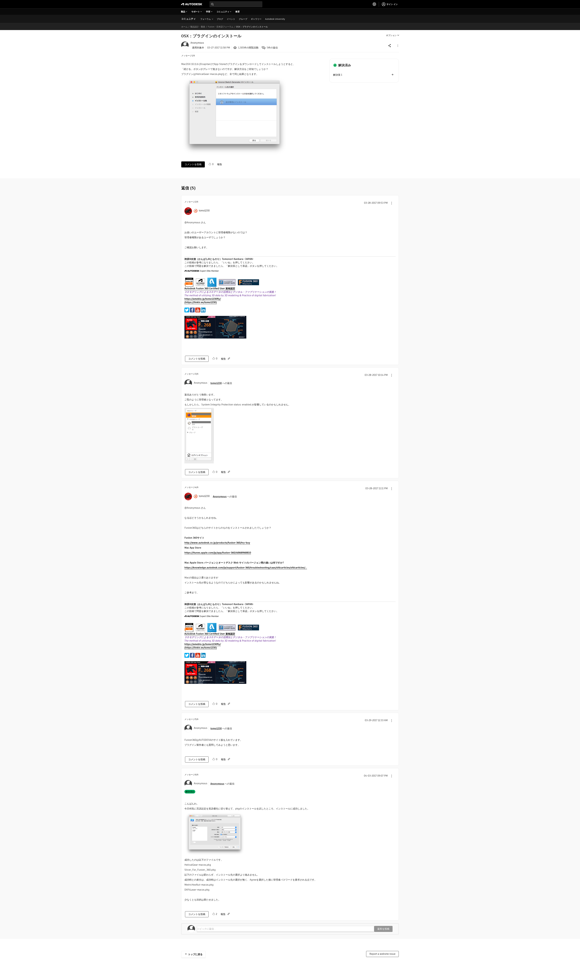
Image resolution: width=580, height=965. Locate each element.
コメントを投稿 (193, 164)
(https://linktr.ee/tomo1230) (200, 302)
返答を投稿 (383, 929)
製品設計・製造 (197, 26)
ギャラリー (256, 19)
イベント (231, 19)
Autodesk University (275, 19)
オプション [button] (391, 35)
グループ (243, 19)
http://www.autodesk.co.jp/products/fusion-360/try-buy (217, 542)
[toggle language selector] (374, 4)
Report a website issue (382, 954)
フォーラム (205, 19)
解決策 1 (337, 75)
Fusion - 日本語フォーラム (220, 26)
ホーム (184, 26)
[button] (397, 45)
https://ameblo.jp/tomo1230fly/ (202, 299)
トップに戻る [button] (195, 954)
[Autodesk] (191, 4)
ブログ (220, 19)
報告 (219, 164)
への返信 (221, 383)
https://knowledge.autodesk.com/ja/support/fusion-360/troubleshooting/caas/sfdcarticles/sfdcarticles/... (245, 567)
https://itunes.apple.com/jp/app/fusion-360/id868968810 (217, 552)
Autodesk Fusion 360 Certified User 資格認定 (209, 288)
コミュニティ (188, 19)
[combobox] (235, 4)
